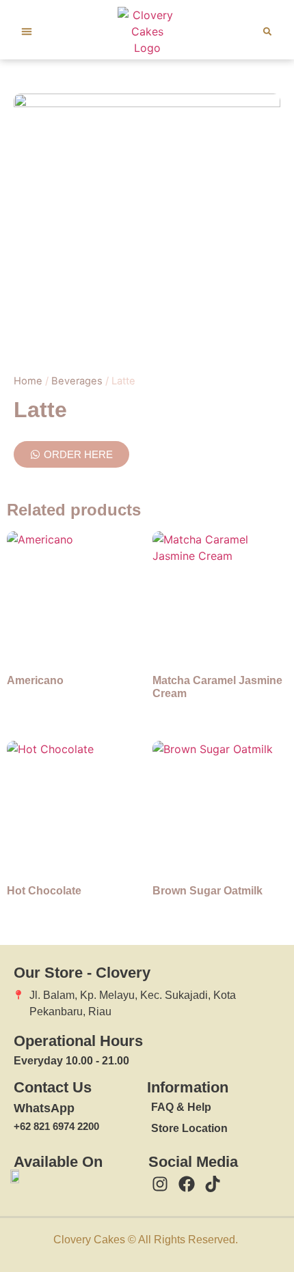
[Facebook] (186, 1184)
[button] (26, 31)
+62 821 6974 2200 (56, 1126)
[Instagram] (160, 1184)
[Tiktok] (212, 1184)
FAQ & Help (181, 1107)
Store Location (189, 1128)
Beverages (77, 381)
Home (28, 381)
